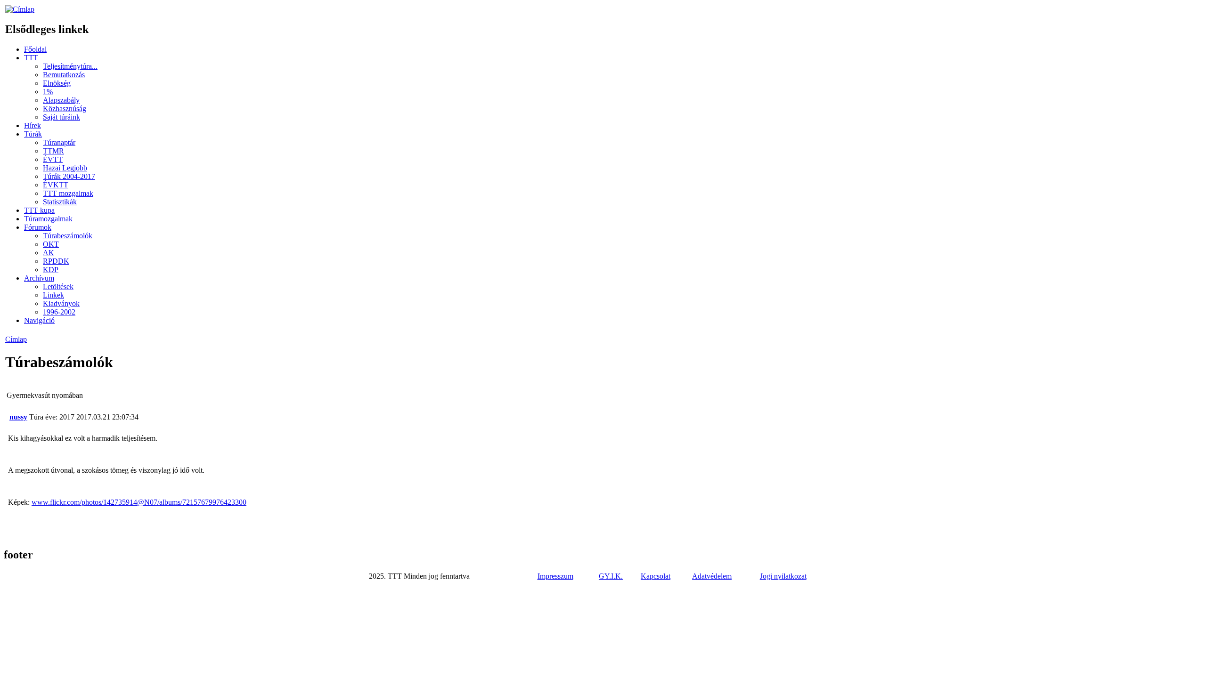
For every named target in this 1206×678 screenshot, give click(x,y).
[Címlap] (19, 9)
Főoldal (35, 49)
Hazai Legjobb (65, 168)
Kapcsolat (655, 576)
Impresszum (555, 576)
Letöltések (58, 286)
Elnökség (57, 83)
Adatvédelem (712, 576)
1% (48, 92)
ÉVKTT (55, 185)
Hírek (32, 125)
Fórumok (37, 227)
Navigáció (39, 320)
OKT (51, 244)
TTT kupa (39, 210)
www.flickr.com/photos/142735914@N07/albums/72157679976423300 (139, 502)
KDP (50, 270)
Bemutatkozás (64, 75)
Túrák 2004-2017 (69, 176)
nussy (18, 417)
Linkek (53, 295)
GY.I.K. (611, 576)
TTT (31, 58)
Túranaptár (59, 142)
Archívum (39, 278)
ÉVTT (53, 159)
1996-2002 (59, 312)
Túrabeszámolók (67, 236)
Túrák (33, 134)
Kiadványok (61, 303)
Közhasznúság (64, 109)
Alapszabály (61, 100)
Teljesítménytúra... (70, 66)
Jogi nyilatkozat (783, 576)
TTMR (53, 151)
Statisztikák (60, 202)
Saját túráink (61, 117)
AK (48, 253)
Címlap (16, 339)
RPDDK (56, 261)
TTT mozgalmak (68, 193)
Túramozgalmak (48, 219)
